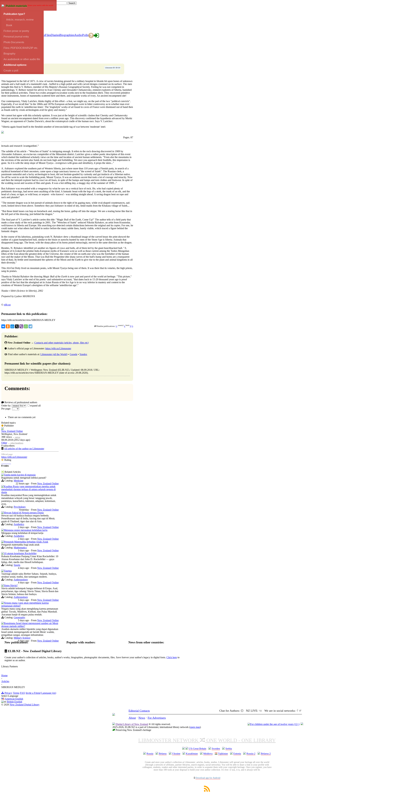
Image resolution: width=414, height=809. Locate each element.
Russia (150, 753)
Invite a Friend (33, 693)
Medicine (18, 480)
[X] (17, 326)
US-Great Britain (197, 748)
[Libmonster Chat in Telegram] (243, 710)
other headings (16, 443)
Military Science (22, 637)
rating (17, 437)
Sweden (216, 748)
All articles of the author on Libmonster (24, 448)
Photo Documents (14, 42)
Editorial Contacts (139, 710)
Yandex (83, 354)
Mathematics (20, 547)
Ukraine (176, 753)
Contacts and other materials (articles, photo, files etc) (61, 342)
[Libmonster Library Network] (302, 724)
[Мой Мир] (12, 326)
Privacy (8, 693)
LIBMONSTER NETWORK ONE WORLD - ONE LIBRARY (207, 740)
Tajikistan (223, 753)
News (141, 717)
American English (14, 698)
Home (4, 675)
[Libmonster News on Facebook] (297, 710)
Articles (5, 681)
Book (8, 25)
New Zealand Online (12, 431)
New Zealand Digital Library (24, 704)
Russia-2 (250, 753)
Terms (16, 693)
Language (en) (48, 693)
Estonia (237, 753)
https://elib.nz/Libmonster (58, 348)
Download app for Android (208, 778)
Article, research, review (19, 19)
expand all (35, 405)
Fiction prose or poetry (16, 31)
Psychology (20, 506)
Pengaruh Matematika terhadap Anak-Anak (26, 541)
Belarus (163, 753)
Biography (9, 53)
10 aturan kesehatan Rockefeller (20, 553)
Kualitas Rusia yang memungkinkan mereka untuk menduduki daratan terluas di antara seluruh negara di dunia (28, 489)
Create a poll (11, 70)
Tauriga (8, 570)
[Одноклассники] (8, 326)
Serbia (228, 748)
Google (73, 354)
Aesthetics (19, 524)
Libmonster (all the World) (53, 354)
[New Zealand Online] (2, 428)
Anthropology (21, 579)
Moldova (207, 753)
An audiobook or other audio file (22, 59)
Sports (17, 565)
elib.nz (7, 304)
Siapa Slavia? (11, 585)
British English (14, 701)
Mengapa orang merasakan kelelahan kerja (25, 530)
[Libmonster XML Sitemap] (207, 790)
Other (4, 442)
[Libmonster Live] (261, 710)
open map (195, 727)
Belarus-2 (266, 753)
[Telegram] (30, 326)
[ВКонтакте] (3, 326)
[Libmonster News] (300, 710)
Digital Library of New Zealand (132, 724)
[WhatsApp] (26, 326)
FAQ (22, 693)
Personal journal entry (16, 36)
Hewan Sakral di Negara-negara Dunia (24, 512)
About (132, 717)
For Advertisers (157, 717)
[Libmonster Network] (274, 724)
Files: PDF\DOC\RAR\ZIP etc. (21, 48)
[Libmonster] (113, 714)
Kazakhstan (192, 753)
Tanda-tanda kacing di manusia (20, 474)
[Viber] (21, 326)
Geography (19, 617)
